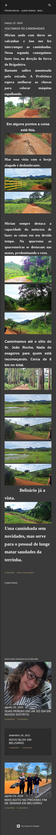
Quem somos (28, 11)
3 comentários (22, 719)
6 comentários (22, 808)
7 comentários (26, 748)
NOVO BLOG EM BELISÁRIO (20, 741)
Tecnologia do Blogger (30, 826)
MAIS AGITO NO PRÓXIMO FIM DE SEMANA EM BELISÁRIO (26, 801)
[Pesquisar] (49, 4)
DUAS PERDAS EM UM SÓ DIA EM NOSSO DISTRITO (28, 713)
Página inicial (12, 11)
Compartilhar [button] (10, 573)
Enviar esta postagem (25, 573)
